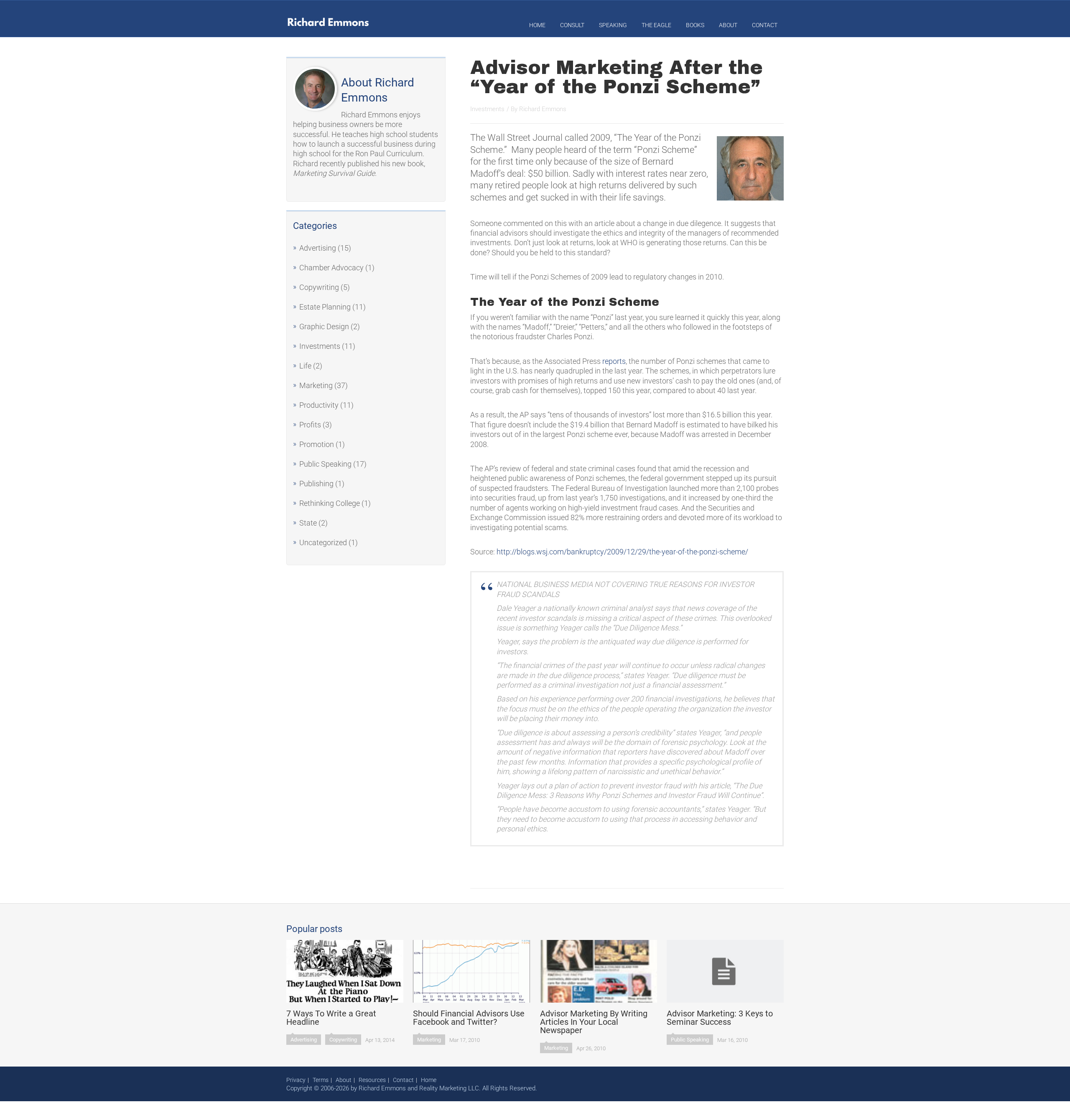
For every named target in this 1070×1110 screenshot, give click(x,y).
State (308, 522)
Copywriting (319, 287)
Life (305, 365)
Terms (321, 1080)
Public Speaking (325, 464)
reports (614, 361)
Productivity (319, 405)
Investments (319, 346)
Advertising (317, 248)
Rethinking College (329, 503)
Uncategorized (323, 542)
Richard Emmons (542, 109)
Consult (572, 25)
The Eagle (656, 25)
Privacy (296, 1080)
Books (695, 25)
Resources (372, 1080)
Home (537, 25)
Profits (310, 424)
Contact (764, 25)
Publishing (316, 483)
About (728, 25)
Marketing (316, 385)
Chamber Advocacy (331, 267)
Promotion (316, 444)
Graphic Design (324, 326)
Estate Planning (325, 306)
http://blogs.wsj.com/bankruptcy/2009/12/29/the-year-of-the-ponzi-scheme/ (622, 551)
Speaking (613, 25)
